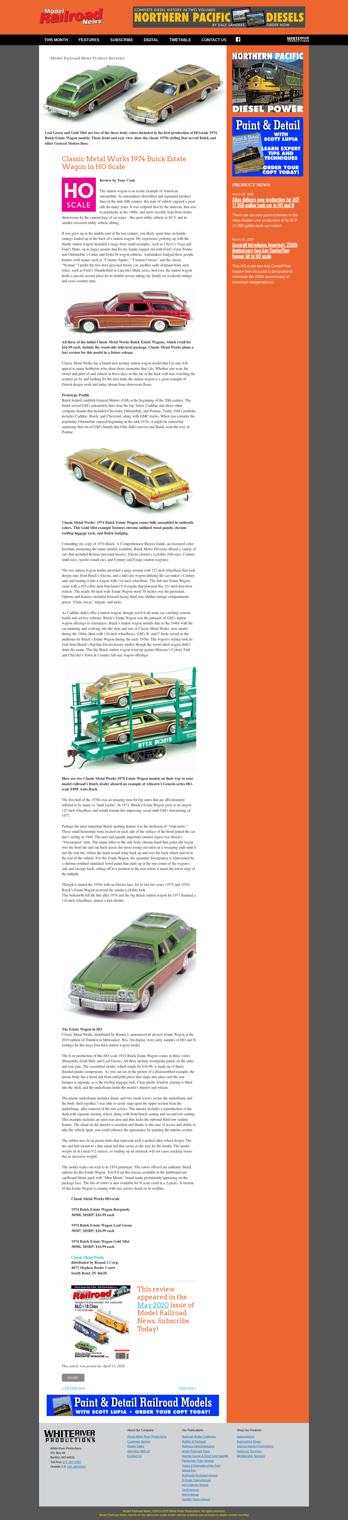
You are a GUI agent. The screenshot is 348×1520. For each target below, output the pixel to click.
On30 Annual (190, 1490)
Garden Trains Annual (196, 1499)
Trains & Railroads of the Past (201, 1465)
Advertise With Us (138, 1451)
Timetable (180, 40)
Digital (151, 40)
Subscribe (121, 40)
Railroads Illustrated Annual (200, 1475)
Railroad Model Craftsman (199, 1436)
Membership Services (251, 1456)
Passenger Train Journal (198, 1460)
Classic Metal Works (87, 1257)
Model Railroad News (196, 1451)
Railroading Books (249, 1441)
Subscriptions (245, 1436)
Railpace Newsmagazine (198, 1446)
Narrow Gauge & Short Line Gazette (205, 1456)
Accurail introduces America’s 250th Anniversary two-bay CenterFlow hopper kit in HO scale (264, 250)
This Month (56, 40)
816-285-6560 (76, 1466)
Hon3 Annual (190, 1494)
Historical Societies (249, 1451)
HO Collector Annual (195, 1485)
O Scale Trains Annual (196, 1480)
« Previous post (73, 1387)
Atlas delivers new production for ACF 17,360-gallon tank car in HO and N (265, 202)
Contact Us (214, 40)
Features (89, 40)
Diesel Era (189, 1470)
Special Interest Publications (255, 1446)
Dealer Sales (135, 1446)
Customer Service (138, 1441)
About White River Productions (147, 1436)
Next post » (187, 1387)
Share (72, 1377)
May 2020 (153, 1305)
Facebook (241, 41)
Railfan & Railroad (194, 1441)
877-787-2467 (71, 1462)
